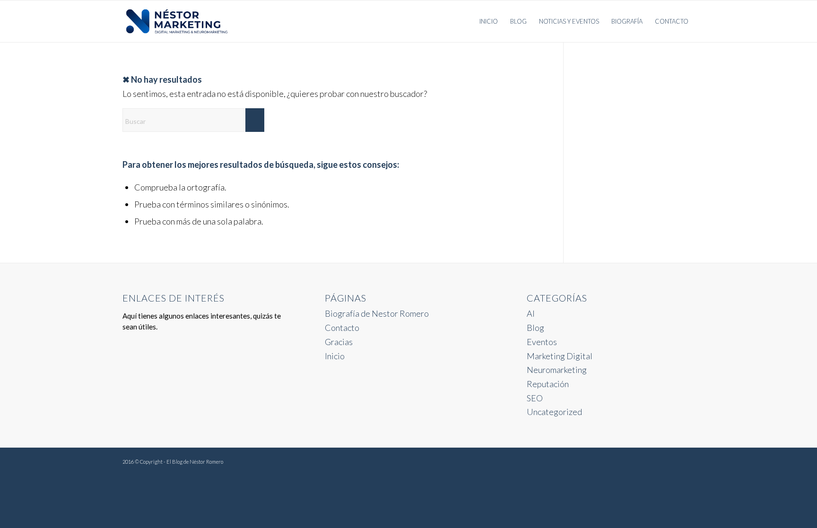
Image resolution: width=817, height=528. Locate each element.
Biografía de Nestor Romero (377, 313)
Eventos (542, 342)
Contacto (342, 327)
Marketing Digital (559, 356)
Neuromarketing (557, 369)
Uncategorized (554, 412)
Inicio (335, 356)
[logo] (177, 21)
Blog (535, 327)
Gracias (339, 342)
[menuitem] (488, 21)
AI (531, 313)
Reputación (548, 384)
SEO (535, 398)
